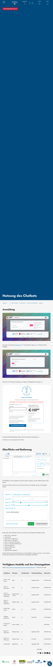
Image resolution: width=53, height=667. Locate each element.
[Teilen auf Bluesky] (40, 653)
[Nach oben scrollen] (49, 658)
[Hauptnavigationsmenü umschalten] (47, 4)
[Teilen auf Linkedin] (45, 653)
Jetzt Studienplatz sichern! (10, 9)
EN (32, 3)
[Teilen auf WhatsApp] (43, 653)
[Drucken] (49, 653)
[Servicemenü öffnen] (49, 663)
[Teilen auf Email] (47, 653)
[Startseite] (3, 2)
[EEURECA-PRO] (38, 661)
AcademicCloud (18, 345)
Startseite (4, 303)
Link (36, 345)
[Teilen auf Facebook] (38, 653)
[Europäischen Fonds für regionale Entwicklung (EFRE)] (47, 661)
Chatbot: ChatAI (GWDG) (32, 303)
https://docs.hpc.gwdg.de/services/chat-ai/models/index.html (20, 567)
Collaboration (22, 303)
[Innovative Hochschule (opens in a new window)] (30, 661)
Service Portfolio (14, 303)
